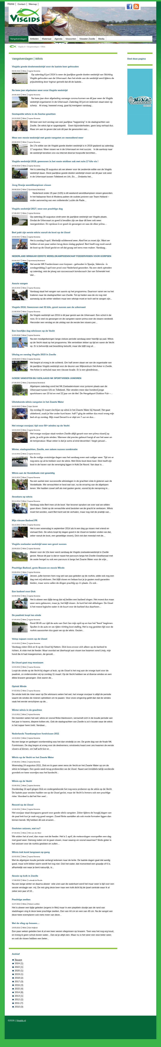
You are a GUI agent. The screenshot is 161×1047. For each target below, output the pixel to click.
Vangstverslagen (33, 47)
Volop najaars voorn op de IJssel (29, 639)
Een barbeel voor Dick (24, 591)
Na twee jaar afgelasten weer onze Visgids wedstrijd (40, 90)
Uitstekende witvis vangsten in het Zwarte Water (38, 402)
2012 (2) (19, 999)
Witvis (43, 47)
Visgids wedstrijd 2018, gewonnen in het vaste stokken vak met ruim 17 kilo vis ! (55, 161)
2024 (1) (19, 963)
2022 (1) (19, 967)
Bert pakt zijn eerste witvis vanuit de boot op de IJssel (41, 232)
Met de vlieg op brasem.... (25, 923)
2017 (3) (19, 981)
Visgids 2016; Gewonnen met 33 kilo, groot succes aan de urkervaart (49, 307)
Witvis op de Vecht (22, 781)
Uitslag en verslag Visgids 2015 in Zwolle (34, 354)
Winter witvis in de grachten (27, 710)
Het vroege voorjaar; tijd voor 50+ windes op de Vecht (40, 425)
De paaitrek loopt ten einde (26, 615)
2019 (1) (19, 974)
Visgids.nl (21, 47)
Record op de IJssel (22, 804)
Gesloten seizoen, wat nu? (26, 828)
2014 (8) (19, 992)
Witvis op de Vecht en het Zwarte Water (33, 757)
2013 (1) (19, 996)
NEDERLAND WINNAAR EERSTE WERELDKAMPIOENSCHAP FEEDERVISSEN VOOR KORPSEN (61, 256)
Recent (18, 959)
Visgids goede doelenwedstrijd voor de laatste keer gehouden (45, 66)
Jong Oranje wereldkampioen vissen (31, 185)
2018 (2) (19, 978)
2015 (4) (19, 988)
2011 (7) (19, 1003)
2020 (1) (19, 970)
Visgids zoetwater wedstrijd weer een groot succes (39, 544)
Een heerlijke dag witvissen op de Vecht (33, 331)
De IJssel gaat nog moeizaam (27, 662)
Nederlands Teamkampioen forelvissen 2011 (35, 733)
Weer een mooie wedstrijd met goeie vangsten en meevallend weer (47, 137)
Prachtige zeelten (21, 899)
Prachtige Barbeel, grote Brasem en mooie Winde (38, 567)
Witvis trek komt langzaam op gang (31, 852)
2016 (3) (19, 985)
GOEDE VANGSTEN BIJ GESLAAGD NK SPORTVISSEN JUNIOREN (46, 378)
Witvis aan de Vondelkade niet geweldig (33, 473)
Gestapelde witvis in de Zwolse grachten (34, 114)
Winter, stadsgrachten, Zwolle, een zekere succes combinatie (45, 449)
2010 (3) (19, 1006)
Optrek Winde (19, 686)
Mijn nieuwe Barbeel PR (24, 520)
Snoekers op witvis (22, 496)
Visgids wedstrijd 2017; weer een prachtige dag (37, 208)
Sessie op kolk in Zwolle (25, 876)
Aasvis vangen (20, 283)
